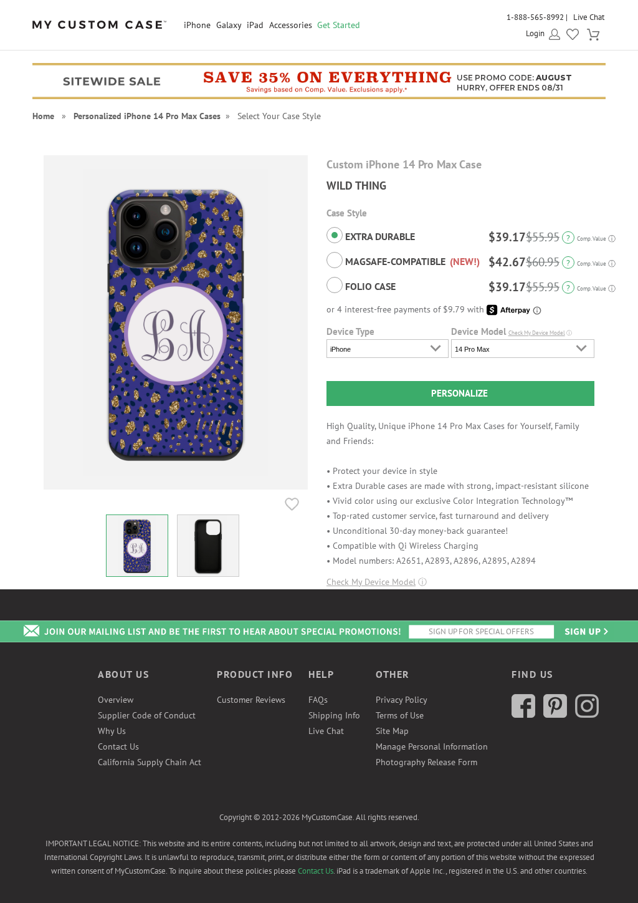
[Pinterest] (555, 714)
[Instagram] (587, 714)
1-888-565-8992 (535, 17)
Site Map (392, 730)
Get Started (338, 25)
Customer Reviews (251, 699)
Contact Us (118, 746)
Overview (115, 699)
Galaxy (229, 25)
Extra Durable (379, 236)
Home (43, 116)
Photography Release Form (426, 762)
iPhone (197, 25)
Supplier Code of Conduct (147, 715)
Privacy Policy (401, 699)
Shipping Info (334, 715)
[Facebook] (523, 714)
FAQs (318, 699)
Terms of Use (400, 715)
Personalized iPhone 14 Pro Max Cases (147, 116)
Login (535, 33)
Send (585, 631)
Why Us (112, 730)
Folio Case (369, 286)
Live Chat (588, 17)
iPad (255, 25)
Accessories (290, 25)
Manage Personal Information (432, 746)
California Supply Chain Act (149, 762)
